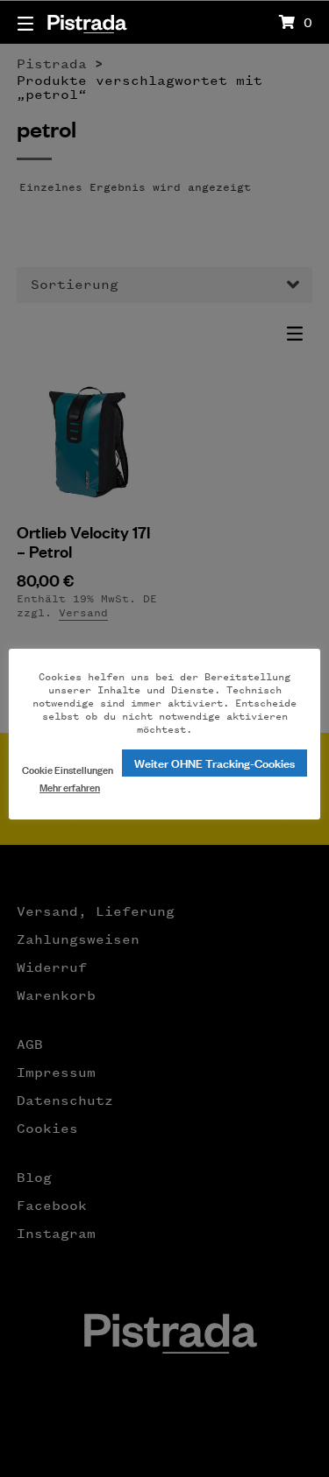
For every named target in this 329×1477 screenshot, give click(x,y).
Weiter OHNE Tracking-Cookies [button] (214, 762)
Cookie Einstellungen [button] (67, 769)
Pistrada (86, 21)
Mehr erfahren (69, 786)
